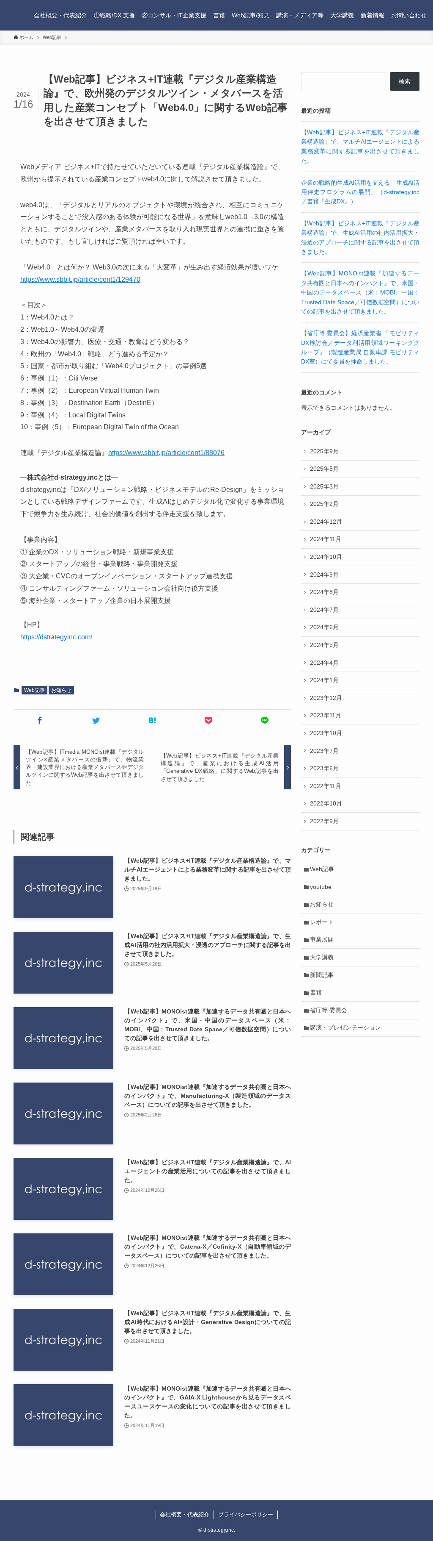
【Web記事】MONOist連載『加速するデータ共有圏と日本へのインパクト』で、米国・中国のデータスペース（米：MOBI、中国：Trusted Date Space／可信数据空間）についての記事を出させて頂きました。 (360, 292)
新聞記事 (322, 975)
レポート (322, 922)
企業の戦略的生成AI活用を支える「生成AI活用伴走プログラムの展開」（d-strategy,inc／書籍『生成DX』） (360, 192)
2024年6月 (324, 627)
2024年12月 (326, 521)
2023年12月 (326, 697)
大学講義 (322, 957)
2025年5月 (324, 468)
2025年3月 (324, 486)
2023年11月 (325, 715)
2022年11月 (325, 786)
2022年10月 (326, 803)
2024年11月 (325, 539)
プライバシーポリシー (245, 1514)
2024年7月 (324, 609)
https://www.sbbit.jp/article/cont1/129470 (80, 279)
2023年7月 (324, 750)
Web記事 (34, 690)
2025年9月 (324, 451)
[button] (40, 720)
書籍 (316, 992)
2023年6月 (324, 768)
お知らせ (61, 690)
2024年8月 (324, 592)
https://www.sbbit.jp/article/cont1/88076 (166, 452)
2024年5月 (324, 644)
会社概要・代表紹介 (184, 1514)
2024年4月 (324, 662)
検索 (405, 81)
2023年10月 (326, 733)
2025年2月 (324, 503)
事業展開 (322, 939)
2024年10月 (326, 556)
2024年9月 (324, 574)
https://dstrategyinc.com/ (56, 637)
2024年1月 (324, 680)
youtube (321, 886)
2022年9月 (324, 821)
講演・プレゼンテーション (345, 1027)
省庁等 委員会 (328, 1010)
